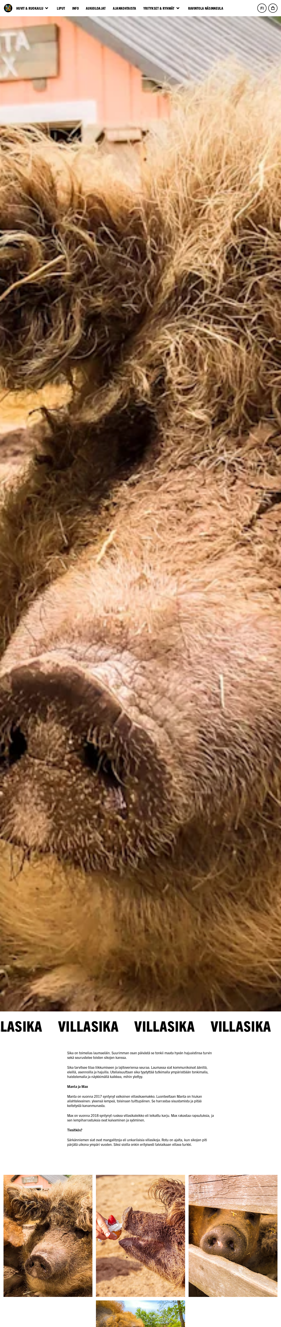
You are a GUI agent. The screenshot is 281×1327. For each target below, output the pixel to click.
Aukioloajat (96, 8)
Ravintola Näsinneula (205, 8)
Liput (61, 8)
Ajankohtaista (124, 8)
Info (75, 8)
